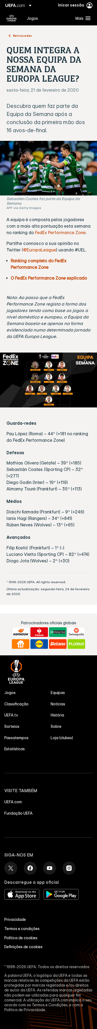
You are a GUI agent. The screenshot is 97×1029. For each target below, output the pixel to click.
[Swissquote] (76, 632)
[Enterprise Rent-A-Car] (58, 632)
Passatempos (16, 738)
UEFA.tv (11, 715)
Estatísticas (14, 749)
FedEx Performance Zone (60, 232)
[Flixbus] (76, 644)
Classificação (16, 704)
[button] (82, 18)
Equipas (58, 693)
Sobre (56, 726)
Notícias (58, 704)
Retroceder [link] (22, 35)
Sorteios (11, 726)
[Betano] (58, 644)
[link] (32, 18)
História (57, 715)
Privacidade (15, 919)
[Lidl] (39, 644)
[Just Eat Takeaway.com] (20, 644)
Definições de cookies (23, 947)
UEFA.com (13, 802)
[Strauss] (39, 632)
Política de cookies (20, 938)
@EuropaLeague (39, 249)
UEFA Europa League (11, 18)
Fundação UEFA (18, 813)
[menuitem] (46, 18)
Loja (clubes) (62, 738)
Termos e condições (22, 929)
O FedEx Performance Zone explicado (49, 277)
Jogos (10, 693)
